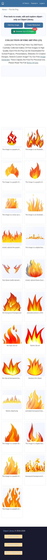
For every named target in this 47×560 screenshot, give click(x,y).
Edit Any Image (13, 25)
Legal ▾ (42, 3)
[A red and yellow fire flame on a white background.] (12, 138)
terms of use (32, 63)
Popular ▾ (34, 3)
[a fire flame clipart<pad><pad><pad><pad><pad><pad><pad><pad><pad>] (12, 501)
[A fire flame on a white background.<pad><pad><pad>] (12, 469)
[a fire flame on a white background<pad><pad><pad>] (12, 203)
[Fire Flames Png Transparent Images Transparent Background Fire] (35, 465)
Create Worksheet (33, 25)
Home (4, 9)
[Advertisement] (23, 101)
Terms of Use (13, 536)
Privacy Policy (13, 545)
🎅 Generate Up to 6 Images (24, 30)
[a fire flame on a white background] (35, 171)
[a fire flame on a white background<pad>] (12, 171)
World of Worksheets (13, 553)
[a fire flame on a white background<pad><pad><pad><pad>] (35, 140)
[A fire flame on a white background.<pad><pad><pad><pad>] (12, 435)
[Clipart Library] (3, 3)
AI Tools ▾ (26, 3)
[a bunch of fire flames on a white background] (35, 236)
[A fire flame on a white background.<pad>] (35, 441)
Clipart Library (8, 531)
